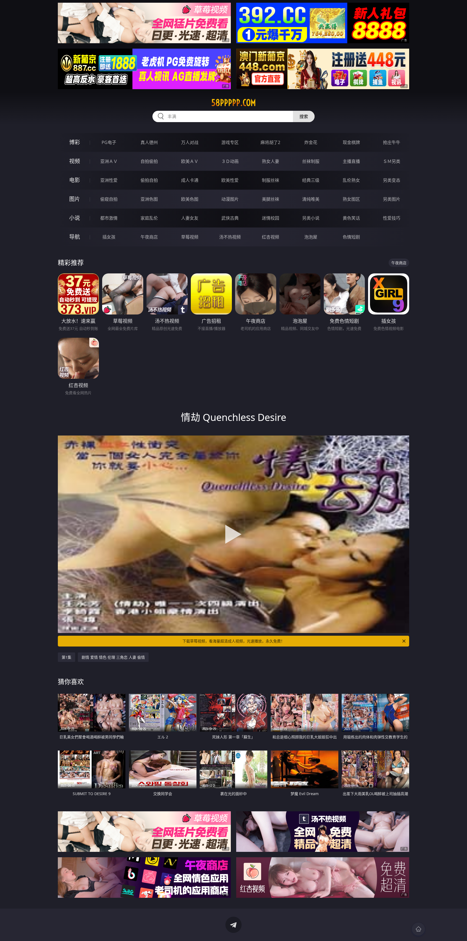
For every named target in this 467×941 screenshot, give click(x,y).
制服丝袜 (270, 180)
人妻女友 (189, 218)
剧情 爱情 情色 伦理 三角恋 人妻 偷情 (113, 657)
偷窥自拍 (109, 199)
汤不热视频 (230, 237)
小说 (74, 218)
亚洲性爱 (109, 180)
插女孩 (108, 237)
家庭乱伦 (149, 218)
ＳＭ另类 (391, 161)
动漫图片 (230, 199)
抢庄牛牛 (391, 142)
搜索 (303, 116)
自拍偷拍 (149, 161)
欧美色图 (189, 199)
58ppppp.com (233, 102)
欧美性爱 (230, 180)
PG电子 (109, 142)
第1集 (66, 657)
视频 (74, 161)
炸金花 (310, 142)
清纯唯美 (310, 199)
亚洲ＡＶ (109, 161)
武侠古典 (230, 218)
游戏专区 (230, 142)
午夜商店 (149, 237)
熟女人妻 (270, 161)
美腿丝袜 (270, 199)
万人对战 (189, 142)
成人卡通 (189, 180)
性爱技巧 (391, 218)
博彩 (74, 142)
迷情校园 (270, 218)
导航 (74, 236)
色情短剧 (351, 237)
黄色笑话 (351, 218)
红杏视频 (270, 237)
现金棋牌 (351, 142)
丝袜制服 (310, 161)
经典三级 (310, 180)
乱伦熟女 (351, 180)
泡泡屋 (310, 237)
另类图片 (391, 199)
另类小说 (310, 218)
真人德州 (149, 142)
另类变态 (391, 180)
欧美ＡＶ (189, 161)
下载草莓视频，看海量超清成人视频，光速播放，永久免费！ (233, 641)
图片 (74, 199)
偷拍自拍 (149, 180)
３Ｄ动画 (230, 161)
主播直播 (351, 161)
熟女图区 (351, 199)
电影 (74, 180)
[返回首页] (418, 929)
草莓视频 (189, 237)
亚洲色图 (149, 199)
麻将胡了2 (270, 142)
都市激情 (109, 218)
